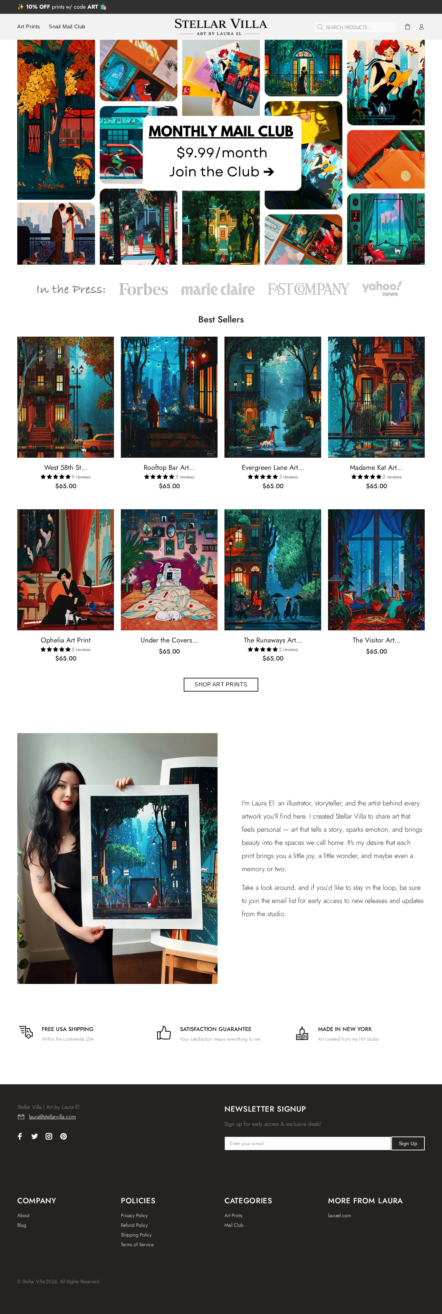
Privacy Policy (134, 1215)
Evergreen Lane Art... (273, 468)
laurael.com (339, 1215)
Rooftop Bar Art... (169, 468)
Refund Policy (134, 1225)
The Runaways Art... (273, 640)
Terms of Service (137, 1244)
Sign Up (408, 1143)
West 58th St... (65, 468)
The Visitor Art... (377, 640)
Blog (21, 1225)
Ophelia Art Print (65, 640)
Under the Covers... (169, 640)
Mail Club (233, 1225)
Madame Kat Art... (376, 468)
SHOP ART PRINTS (220, 684)
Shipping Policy (136, 1234)
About (23, 1215)
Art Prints (233, 1215)
